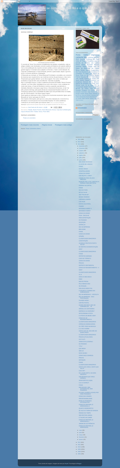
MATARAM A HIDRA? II (85, 208)
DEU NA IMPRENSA (84, 227)
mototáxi (82, 93)
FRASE (81, 166)
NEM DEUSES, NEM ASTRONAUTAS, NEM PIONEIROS (86, 389)
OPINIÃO (81, 236)
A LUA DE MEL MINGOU (85, 164)
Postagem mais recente (30, 125)
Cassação (78, 91)
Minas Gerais (80, 70)
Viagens (88, 70)
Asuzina (82, 59)
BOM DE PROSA (83, 281)
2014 (79, 141)
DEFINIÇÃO (82, 360)
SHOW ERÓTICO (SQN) (85, 380)
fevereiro (81, 437)
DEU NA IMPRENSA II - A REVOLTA (89, 294)
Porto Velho (46, 111)
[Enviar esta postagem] (51, 107)
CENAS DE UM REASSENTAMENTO (85, 318)
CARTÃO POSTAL (84, 302)
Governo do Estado (90, 78)
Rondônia (90, 61)
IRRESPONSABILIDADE (85, 398)
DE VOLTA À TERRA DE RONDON (88, 410)
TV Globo (86, 73)
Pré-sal (79, 95)
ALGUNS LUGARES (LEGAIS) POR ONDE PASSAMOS (89, 393)
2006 (79, 454)
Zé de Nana (89, 85)
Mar (85, 57)
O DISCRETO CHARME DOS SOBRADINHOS (87, 291)
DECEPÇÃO (82, 222)
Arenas (54, 109)
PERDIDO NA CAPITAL (85, 185)
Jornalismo (94, 72)
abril (80, 432)
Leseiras (90, 57)
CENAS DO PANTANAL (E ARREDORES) (86, 426)
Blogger (79, 463)
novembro (82, 148)
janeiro (81, 439)
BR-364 (89, 77)
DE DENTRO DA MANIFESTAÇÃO (88, 247)
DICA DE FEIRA (83, 190)
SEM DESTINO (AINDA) (85, 415)
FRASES (81, 206)
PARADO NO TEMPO (85, 413)
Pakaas (87, 80)
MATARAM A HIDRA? (85, 211)
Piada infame (95, 77)
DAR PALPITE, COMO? (85, 175)
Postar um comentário (29, 118)
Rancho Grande (86, 72)
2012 (79, 442)
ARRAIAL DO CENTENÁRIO (86, 308)
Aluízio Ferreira (37, 109)
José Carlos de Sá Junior (35, 107)
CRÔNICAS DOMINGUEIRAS (87, 324)
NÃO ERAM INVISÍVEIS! (85, 162)
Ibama (91, 82)
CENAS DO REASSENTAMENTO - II (89, 267)
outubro (81, 150)
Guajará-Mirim (95, 70)
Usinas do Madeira (93, 86)
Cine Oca (96, 98)
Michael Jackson (89, 98)
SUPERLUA (82, 224)
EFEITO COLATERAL (85, 204)
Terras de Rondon (86, 95)
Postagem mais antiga (63, 125)
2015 (79, 139)
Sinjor (97, 83)
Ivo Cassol (95, 68)
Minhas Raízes (88, 93)
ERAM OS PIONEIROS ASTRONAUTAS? (85, 401)
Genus (40, 111)
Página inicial (47, 125)
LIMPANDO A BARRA (85, 199)
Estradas (78, 90)
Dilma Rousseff (86, 64)
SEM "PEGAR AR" (84, 194)
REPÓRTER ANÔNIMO (85, 256)
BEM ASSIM (82, 229)
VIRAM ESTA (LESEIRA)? (86, 341)
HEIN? (80, 249)
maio (80, 430)
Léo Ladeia (95, 63)
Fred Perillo (92, 83)
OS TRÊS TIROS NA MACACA (87, 326)
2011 (79, 444)
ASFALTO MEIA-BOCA (85, 277)
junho (81, 160)
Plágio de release (79, 100)
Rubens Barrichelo (90, 96)
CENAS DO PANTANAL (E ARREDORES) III (86, 405)
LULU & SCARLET (84, 382)
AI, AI (80, 274)
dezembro (82, 146)
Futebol (36, 111)
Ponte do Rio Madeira (87, 75)
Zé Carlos (85, 88)
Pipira (84, 66)
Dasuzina (83, 77)
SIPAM (97, 90)
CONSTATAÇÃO (83, 240)
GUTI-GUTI (82, 339)
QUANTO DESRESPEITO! (86, 408)
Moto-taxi (96, 82)
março (81, 434)
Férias (78, 64)
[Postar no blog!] (56, 107)
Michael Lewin (80, 85)
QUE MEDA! (82, 348)
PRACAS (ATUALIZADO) (86, 337)
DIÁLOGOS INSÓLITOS (85, 288)
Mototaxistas (83, 96)
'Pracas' (84, 61)
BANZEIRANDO (82, 108)
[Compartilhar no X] (58, 107)
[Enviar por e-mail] (54, 107)
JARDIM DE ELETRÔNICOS (87, 423)
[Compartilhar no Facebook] (59, 107)
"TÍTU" (80, 346)
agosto (81, 155)
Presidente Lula (94, 80)
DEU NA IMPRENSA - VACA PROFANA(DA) (86, 297)
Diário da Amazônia (83, 68)
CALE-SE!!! (82, 370)
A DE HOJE (82, 201)
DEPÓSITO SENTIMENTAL (86, 265)
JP (81, 61)
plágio (83, 98)
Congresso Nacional (82, 82)
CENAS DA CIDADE (84, 173)
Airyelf (66, 463)
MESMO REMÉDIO (84, 197)
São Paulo (79, 72)
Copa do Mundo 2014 (27, 111)
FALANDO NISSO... (84, 300)
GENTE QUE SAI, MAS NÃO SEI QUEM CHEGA (88, 331)
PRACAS (81, 263)
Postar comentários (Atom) (33, 128)
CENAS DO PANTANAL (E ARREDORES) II (86, 420)
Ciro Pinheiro (91, 90)
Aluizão (30, 109)
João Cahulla (79, 78)
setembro (82, 153)
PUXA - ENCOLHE (84, 215)
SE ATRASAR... (83, 286)
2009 (79, 449)
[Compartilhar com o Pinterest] (61, 107)
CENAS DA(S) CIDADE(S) (86, 355)
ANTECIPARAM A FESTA (86, 313)
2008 (79, 451)
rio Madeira (86, 63)
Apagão (86, 86)
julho (80, 157)
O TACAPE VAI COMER (85, 417)
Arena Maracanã (46, 109)
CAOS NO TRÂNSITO (85, 258)
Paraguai (84, 90)
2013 (79, 144)
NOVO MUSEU (83, 353)
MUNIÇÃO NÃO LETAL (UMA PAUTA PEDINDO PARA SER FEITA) (89, 182)
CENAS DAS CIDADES (85, 396)
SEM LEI (81, 351)
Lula (91, 73)
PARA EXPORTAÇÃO (85, 217)
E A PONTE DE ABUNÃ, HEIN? (87, 315)
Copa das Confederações (64, 109)
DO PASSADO (83, 220)
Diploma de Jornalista (82, 83)
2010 (79, 447)
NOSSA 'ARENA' (83, 169)
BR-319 (78, 88)
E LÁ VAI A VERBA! (84, 328)
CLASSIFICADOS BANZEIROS (87, 238)
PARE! (80, 279)
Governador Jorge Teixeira (88, 91)
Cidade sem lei (93, 66)
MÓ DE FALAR (83, 192)
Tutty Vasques (94, 88)
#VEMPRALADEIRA (84, 171)
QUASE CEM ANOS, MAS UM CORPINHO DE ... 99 (87, 305)
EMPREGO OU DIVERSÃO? (87, 311)
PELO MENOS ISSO (84, 283)
